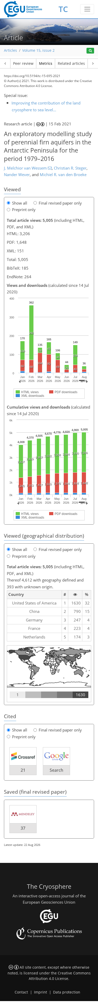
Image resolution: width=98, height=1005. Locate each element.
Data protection (66, 992)
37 (23, 828)
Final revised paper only (60, 203)
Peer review (23, 63)
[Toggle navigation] (87, 9)
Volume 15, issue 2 (38, 50)
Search (56, 770)
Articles (10, 50)
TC (63, 9)
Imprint (40, 992)
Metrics (45, 63)
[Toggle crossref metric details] (23, 756)
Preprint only (24, 209)
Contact (21, 992)
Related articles (71, 63)
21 (23, 770)
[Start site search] (90, 51)
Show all (19, 203)
